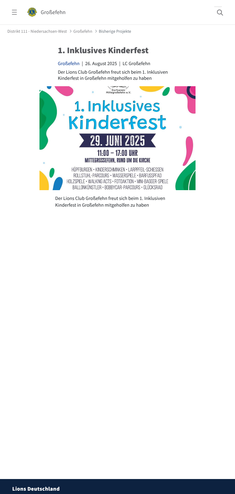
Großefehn (69, 64)
